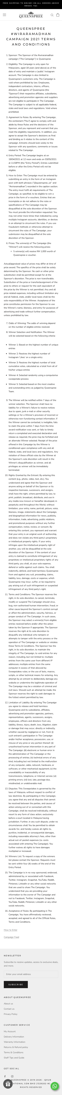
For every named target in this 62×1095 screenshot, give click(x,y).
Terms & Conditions (13, 1052)
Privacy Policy (10, 1014)
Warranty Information (14, 1041)
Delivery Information (14, 1036)
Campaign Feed (11, 937)
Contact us (9, 1008)
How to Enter (10, 930)
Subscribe (15, 984)
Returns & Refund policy (16, 1047)
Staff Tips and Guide (14, 1057)
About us (8, 1003)
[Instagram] (12, 1076)
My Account (10, 1031)
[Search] (52, 15)
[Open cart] (57, 14)
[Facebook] (5, 1076)
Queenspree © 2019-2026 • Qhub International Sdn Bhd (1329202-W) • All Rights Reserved (31, 1083)
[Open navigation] (4, 15)
